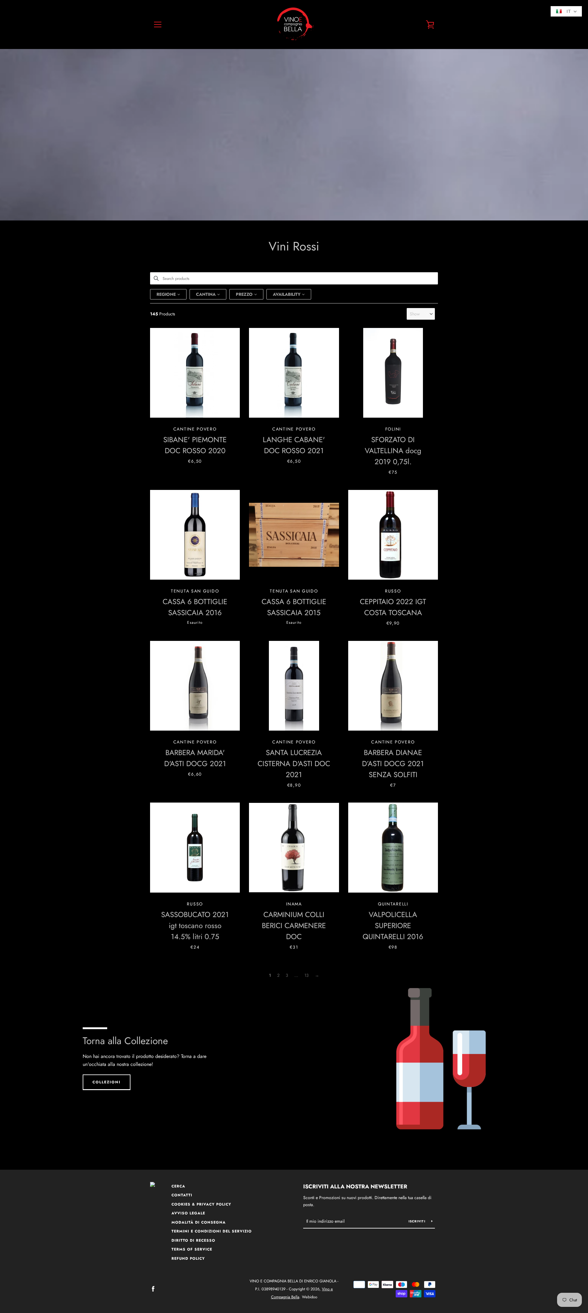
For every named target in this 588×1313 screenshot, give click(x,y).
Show (415, 314)
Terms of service (192, 1249)
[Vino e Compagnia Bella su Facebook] (153, 1288)
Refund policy (188, 1258)
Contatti (182, 1195)
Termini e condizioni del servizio (212, 1231)
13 (306, 975)
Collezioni (106, 1082)
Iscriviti (418, 1221)
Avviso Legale (188, 1213)
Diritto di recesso (193, 1240)
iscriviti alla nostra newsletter (355, 1187)
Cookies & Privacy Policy (201, 1204)
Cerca (178, 1186)
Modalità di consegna (199, 1222)
